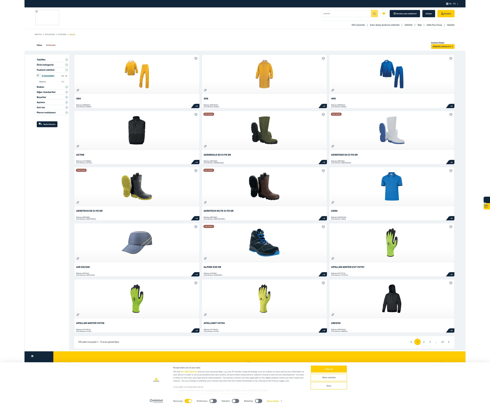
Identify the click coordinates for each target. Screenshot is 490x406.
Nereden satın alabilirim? (406, 14)
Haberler (451, 25)
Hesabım (447, 14)
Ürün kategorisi (45, 64)
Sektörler (409, 25)
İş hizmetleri (62, 34)
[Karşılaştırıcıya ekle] (78, 90)
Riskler (40, 87)
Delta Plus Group (434, 25)
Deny (329, 386)
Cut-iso (41, 107)
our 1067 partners (189, 371)
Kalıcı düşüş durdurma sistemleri (385, 25)
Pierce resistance (46, 112)
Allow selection (329, 377)
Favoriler (383, 13)
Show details (273, 401)
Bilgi (420, 25)
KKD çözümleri (358, 25)
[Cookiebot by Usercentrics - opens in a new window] (156, 401)
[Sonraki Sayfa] (449, 342)
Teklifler (41, 59)
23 (443, 342)
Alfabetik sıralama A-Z (442, 46)
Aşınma (41, 102)
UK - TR (452, 4)
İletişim (429, 14)
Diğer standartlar (46, 92)
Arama (374, 13)
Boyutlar (41, 97)
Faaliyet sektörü (45, 70)
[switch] (213, 401)
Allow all (329, 369)
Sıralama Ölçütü (437, 43)
